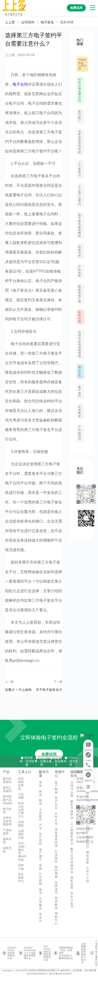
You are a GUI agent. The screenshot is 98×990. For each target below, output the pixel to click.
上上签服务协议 (71, 833)
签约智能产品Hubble (7, 800)
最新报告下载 (79, 294)
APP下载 (21, 867)
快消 (40, 793)
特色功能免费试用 (79, 90)
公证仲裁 (21, 796)
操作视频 (56, 871)
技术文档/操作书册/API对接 (22, 851)
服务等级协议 (71, 809)
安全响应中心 (21, 878)
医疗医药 (40, 838)
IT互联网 (40, 879)
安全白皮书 (71, 900)
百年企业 (56, 818)
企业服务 (40, 903)
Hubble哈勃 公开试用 (82, 64)
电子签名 (47, 22)
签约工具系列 (7, 789)
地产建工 (40, 854)
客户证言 (56, 802)
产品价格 (79, 271)
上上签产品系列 (79, 195)
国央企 (40, 917)
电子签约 (79, 391)
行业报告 (56, 856)
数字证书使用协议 (71, 860)
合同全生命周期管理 (79, 344)
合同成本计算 (21, 834)
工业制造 (40, 814)
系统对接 (79, 317)
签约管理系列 (7, 780)
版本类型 (7, 840)
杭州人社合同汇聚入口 (21, 810)
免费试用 (49, 754)
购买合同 (79, 371)
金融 (40, 866)
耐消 (40, 802)
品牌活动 (56, 887)
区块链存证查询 (21, 783)
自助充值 (79, 251)
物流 (40, 891)
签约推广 (79, 116)
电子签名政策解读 (79, 225)
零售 (40, 784)
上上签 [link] (10, 22)
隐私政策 (71, 882)
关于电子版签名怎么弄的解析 (49, 689)
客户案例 (56, 787)
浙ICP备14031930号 (60, 973)
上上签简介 (79, 169)
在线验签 (79, 411)
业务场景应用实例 (79, 142)
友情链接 (77, 970)
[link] (27, 22)
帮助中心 (56, 918)
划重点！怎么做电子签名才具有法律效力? (18, 689)
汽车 (40, 826)
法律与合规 (71, 789)
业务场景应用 (56, 837)
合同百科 (27, 22)
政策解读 (56, 902)
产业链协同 (79, 432)
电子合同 (20, 84)
